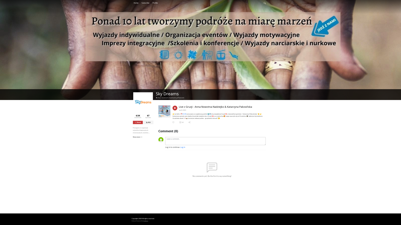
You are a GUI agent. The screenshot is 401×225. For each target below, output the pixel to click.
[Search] (265, 3)
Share (139, 122)
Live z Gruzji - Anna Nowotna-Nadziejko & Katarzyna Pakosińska (215, 106)
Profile (155, 3)
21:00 (184, 114)
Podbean (145, 221)
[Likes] (173, 122)
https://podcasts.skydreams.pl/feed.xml (171, 98)
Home (136, 3)
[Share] (189, 122)
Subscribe (145, 3)
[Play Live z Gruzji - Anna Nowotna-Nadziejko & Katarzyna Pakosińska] (175, 108)
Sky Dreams (167, 94)
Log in (182, 147)
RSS (149, 122)
